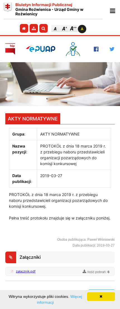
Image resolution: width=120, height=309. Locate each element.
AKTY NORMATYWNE (33, 119)
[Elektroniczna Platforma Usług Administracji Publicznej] (40, 49)
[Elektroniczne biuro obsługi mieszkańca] (74, 49)
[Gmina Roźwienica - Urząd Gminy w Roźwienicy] (8, 9)
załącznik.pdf (25, 271)
